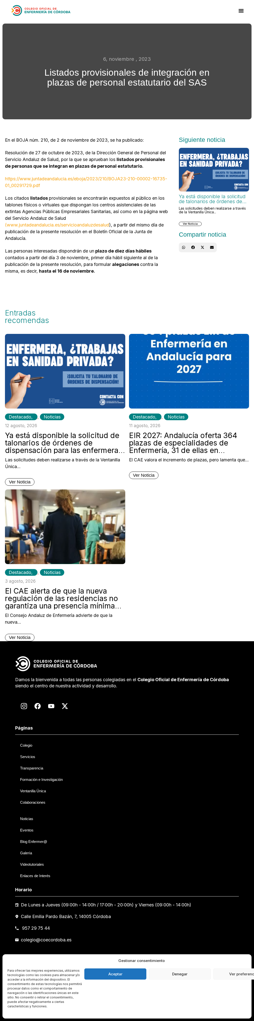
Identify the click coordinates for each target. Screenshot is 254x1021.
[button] (241, 10)
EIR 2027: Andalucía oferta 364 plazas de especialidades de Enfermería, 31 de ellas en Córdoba (183, 446)
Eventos (26, 830)
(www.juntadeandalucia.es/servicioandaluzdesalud (57, 224)
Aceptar (115, 974)
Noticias (52, 416)
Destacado (20, 416)
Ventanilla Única (33, 791)
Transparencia (31, 768)
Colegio (26, 745)
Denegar (180, 974)
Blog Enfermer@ (33, 841)
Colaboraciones (32, 802)
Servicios (27, 757)
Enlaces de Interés (35, 876)
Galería (26, 853)
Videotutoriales (32, 864)
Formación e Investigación (41, 779)
